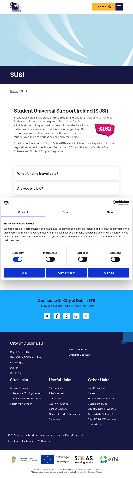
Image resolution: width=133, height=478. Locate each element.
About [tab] (110, 212)
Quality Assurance (58, 403)
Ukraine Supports (58, 408)
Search (101, 7)
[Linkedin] (86, 316)
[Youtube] (76, 316)
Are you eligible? (30, 188)
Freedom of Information (101, 398)
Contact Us (55, 398)
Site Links (19, 379)
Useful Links (60, 379)
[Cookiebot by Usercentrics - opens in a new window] (115, 202)
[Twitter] (47, 316)
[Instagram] (66, 316)
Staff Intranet (56, 388)
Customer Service (97, 403)
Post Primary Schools (21, 403)
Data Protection (96, 388)
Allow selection (66, 272)
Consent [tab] (23, 212)
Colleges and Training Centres (26, 393)
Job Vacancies (56, 393)
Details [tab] (67, 212)
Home (14, 91)
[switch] (50, 259)
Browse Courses (19, 388)
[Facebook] (57, 316)
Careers (92, 393)
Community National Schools (25, 398)
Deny (24, 272)
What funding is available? (37, 173)
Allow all (109, 272)
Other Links (98, 379)
